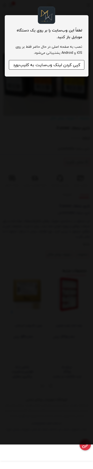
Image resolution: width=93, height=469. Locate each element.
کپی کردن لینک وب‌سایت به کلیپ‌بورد (46, 64)
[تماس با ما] (85, 444)
